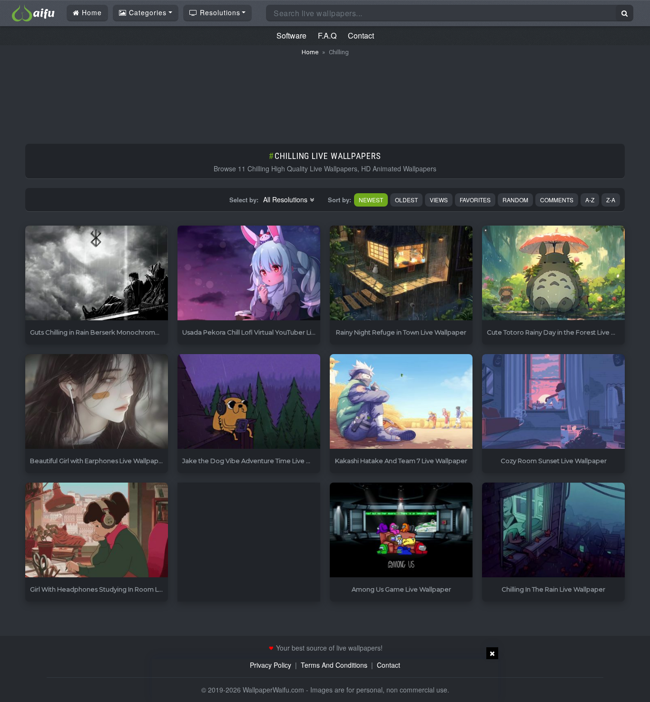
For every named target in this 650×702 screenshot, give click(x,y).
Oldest (406, 200)
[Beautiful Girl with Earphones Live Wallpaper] (96, 402)
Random (515, 200)
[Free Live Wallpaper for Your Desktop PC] (33, 12)
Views (439, 200)
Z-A (610, 200)
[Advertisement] (325, 95)
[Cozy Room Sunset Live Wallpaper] (553, 402)
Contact (361, 35)
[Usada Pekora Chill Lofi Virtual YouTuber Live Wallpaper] (248, 273)
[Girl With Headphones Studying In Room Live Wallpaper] (96, 530)
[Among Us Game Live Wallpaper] (401, 530)
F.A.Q (327, 35)
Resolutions (218, 12)
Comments (556, 200)
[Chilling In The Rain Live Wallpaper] (553, 530)
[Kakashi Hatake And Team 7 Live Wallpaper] (401, 402)
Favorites (475, 200)
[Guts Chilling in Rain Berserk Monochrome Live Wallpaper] (96, 273)
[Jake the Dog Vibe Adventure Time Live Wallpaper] (248, 402)
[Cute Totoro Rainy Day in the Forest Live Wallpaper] (553, 273)
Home (90, 12)
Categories (147, 12)
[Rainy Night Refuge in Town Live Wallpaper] (401, 273)
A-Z (589, 200)
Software (291, 35)
